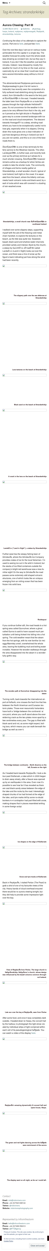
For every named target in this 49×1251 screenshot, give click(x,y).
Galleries (26, 28)
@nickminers (14, 1205)
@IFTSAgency (15, 1228)
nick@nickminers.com (17, 1200)
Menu (5, 2)
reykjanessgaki (29, 31)
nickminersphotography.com (22, 1208)
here (21, 43)
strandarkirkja (8, 34)
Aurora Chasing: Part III (18, 25)
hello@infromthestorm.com (19, 1223)
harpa (5, 31)
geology (37, 28)
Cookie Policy (8, 1241)
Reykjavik (40, 31)
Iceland (11, 31)
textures (17, 34)
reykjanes (19, 31)
